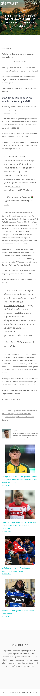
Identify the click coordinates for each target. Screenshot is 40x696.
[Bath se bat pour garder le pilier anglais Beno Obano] (20, 606)
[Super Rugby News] (9, 3)
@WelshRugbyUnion (14, 305)
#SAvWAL (15, 186)
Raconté (27, 222)
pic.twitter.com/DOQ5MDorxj (18, 190)
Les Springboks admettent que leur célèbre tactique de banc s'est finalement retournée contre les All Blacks (19, 479)
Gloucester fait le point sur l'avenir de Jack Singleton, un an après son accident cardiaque (19, 525)
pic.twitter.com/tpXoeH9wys (18, 335)
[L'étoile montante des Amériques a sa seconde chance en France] (20, 563)
